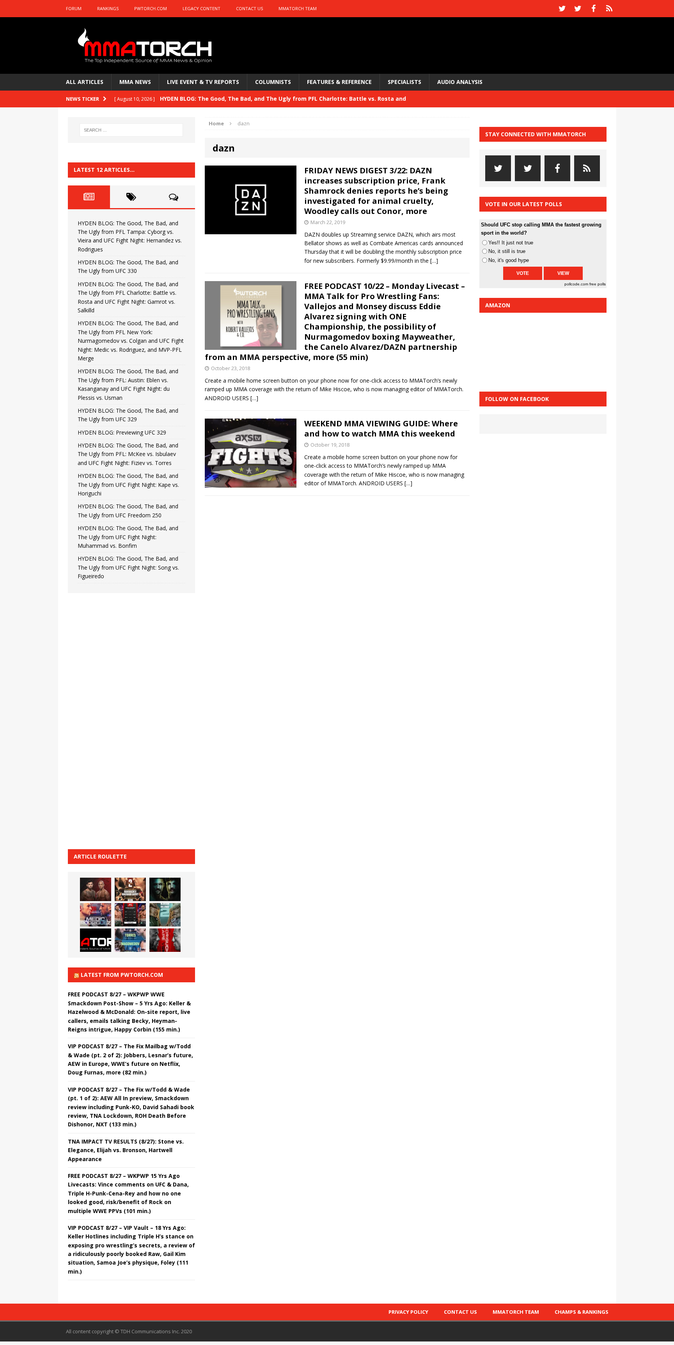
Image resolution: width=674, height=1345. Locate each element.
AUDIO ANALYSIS (459, 82)
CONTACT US (249, 8)
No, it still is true (506, 251)
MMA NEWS (135, 82)
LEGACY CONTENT (201, 8)
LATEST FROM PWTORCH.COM (122, 974)
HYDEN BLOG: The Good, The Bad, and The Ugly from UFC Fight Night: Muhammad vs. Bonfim (128, 536)
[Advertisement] (126, 720)
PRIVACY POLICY (408, 1311)
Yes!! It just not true (510, 243)
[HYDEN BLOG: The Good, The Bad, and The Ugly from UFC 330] (130, 889)
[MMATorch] (146, 45)
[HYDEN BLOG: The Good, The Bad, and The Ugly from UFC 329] (165, 914)
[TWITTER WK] (578, 8)
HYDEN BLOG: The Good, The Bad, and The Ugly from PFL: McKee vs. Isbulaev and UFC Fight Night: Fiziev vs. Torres (128, 454)
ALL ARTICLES (84, 82)
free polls (597, 284)
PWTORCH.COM (150, 8)
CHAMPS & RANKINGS (581, 1311)
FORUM (74, 8)
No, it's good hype (508, 260)
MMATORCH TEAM (297, 8)
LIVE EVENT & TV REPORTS (203, 82)
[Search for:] (131, 130)
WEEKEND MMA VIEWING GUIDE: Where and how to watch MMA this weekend (381, 428)
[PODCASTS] (609, 8)
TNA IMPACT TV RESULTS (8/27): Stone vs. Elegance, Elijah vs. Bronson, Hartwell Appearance (126, 1150)
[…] (434, 260)
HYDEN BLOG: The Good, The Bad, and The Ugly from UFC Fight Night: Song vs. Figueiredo (128, 567)
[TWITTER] (562, 8)
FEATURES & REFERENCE (339, 82)
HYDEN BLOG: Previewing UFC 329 (122, 432)
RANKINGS (108, 8)
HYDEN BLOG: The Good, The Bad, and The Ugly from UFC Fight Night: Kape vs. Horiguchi (128, 484)
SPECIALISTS (404, 82)
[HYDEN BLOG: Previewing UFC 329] (95, 940)
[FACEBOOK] (594, 8)
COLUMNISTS (273, 82)
